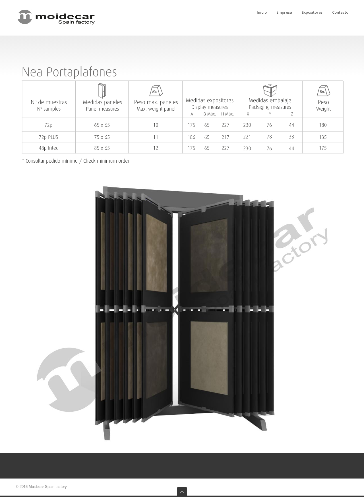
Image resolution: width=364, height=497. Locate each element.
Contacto (340, 12)
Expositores (312, 12)
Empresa (284, 12)
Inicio (262, 12)
